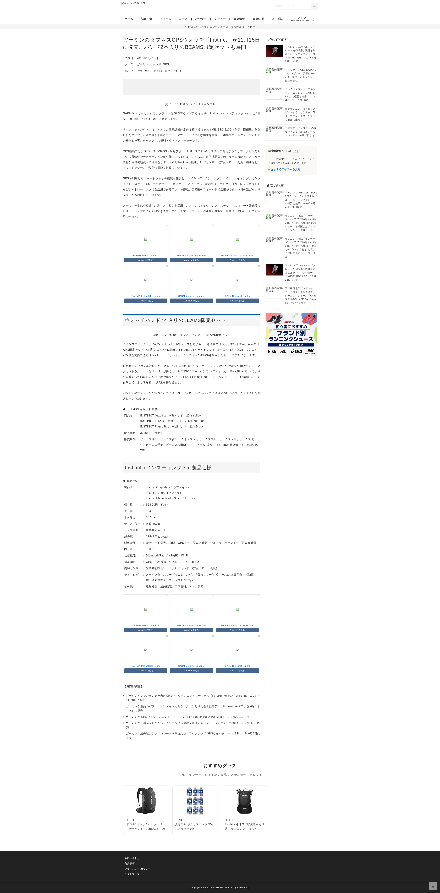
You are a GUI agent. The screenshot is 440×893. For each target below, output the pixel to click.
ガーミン (142, 64)
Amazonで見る (145, 260)
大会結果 (258, 18)
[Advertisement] (191, 87)
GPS (166, 64)
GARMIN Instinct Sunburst (191, 296)
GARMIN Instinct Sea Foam (146, 296)
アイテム (166, 18)
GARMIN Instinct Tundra (237, 296)
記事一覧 (146, 18)
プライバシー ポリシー (138, 868)
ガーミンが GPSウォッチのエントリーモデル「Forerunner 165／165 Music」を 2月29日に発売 (188, 716)
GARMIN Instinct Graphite (146, 255)
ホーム (129, 18)
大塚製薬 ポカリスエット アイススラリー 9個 (194, 826)
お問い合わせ (132, 858)
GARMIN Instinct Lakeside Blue (237, 255)
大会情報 (239, 18)
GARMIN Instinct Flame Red (191, 255)
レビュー (220, 18)
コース (183, 18)
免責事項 (130, 863)
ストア (303, 18)
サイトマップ (132, 874)
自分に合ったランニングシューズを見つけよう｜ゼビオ (221, 26)
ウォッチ (155, 64)
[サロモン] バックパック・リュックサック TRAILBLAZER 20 (145, 826)
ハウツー (201, 18)
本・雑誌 (277, 18)
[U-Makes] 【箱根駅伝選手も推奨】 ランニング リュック (244, 826)
